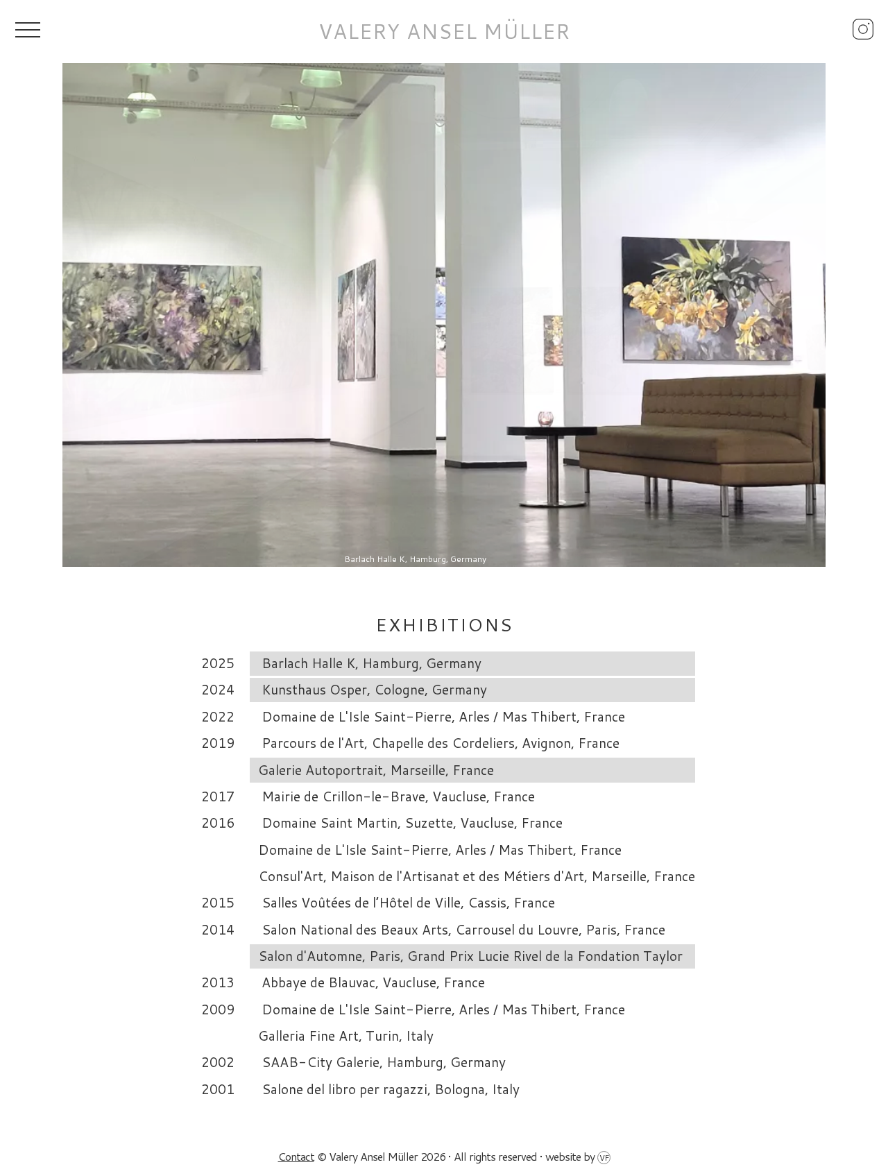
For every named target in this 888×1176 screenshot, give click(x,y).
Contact (296, 1156)
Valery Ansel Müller (444, 31)
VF (603, 1158)
